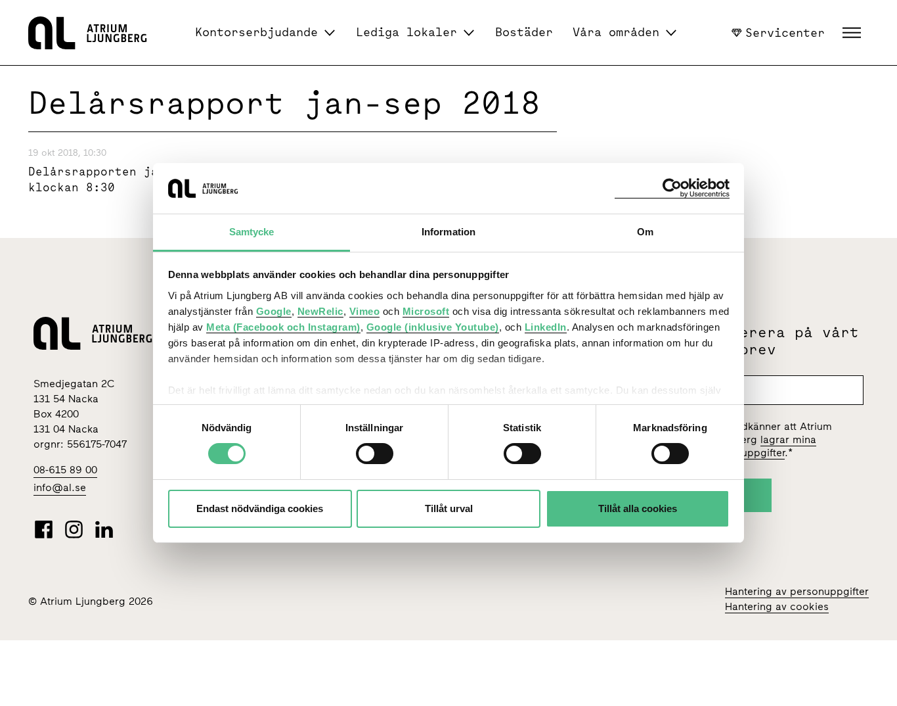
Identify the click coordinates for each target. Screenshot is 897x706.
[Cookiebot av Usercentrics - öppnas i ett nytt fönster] (672, 188)
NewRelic (320, 311)
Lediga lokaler (406, 31)
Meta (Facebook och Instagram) (283, 327)
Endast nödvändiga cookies (259, 508)
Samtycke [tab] (251, 231)
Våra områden (616, 31)
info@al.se (59, 487)
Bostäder (524, 31)
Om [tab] (645, 231)
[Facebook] (43, 529)
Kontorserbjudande (256, 31)
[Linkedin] (104, 529)
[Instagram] (74, 529)
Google (274, 311)
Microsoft (426, 311)
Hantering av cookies (777, 606)
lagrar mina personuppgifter (761, 446)
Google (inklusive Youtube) (432, 327)
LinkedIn (546, 327)
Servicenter (785, 32)
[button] (853, 32)
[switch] (374, 453)
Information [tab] (448, 231)
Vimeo (364, 311)
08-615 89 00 (65, 469)
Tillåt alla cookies (637, 508)
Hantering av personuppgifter (797, 591)
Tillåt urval (449, 508)
